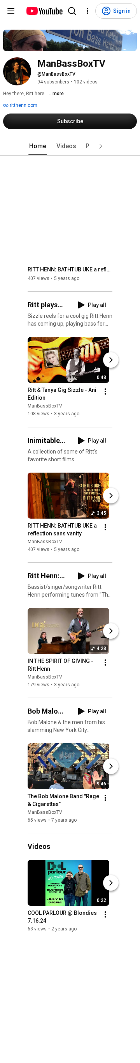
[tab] (37, 146)
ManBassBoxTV (45, 406)
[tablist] (70, 146)
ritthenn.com (23, 105)
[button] (100, 146)
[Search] (72, 11)
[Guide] (11, 11)
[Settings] (87, 11)
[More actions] (105, 392)
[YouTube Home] (44, 11)
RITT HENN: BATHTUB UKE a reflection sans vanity (70, 269)
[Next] (111, 360)
